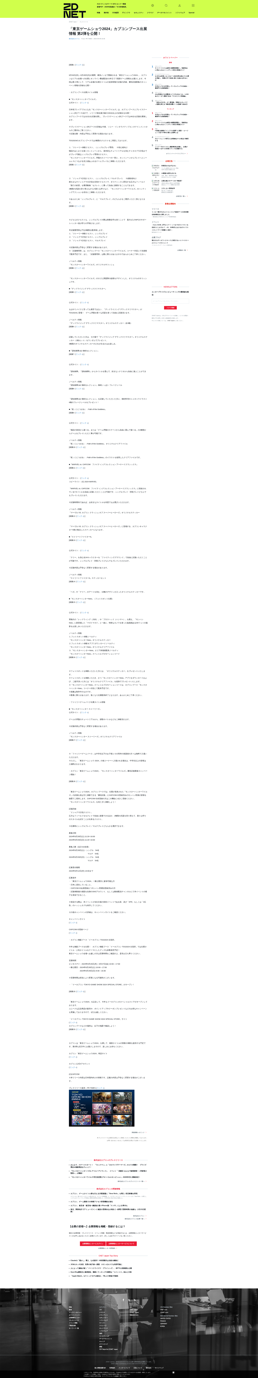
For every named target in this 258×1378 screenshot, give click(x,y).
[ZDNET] (79, 9)
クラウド (150, 13)
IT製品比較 (72, 1325)
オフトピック (103, 1344)
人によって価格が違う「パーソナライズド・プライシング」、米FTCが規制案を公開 (101, 1268)
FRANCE (163, 1321)
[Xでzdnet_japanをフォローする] (129, 1300)
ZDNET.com (164, 1312)
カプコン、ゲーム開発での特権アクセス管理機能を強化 (92, 1201)
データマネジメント (164, 13)
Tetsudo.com (134, 1315)
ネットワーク (103, 1328)
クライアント (103, 1315)
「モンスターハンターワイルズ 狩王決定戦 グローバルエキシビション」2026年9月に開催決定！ (105, 1177)
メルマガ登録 (170, 307)
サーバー (102, 1323)
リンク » (79, 65)
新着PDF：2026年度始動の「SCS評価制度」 (112, 7)
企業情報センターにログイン (92, 1243)
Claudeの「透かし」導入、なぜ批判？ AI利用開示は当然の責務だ (94, 1260)
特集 (98, 13)
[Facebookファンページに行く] (123, 1300)
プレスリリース (84, 22)
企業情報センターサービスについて (121, 1243)
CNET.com (163, 1309)
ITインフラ (126, 13)
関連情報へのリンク (138, 1132)
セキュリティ (139, 13)
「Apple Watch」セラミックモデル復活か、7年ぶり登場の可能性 (94, 1276)
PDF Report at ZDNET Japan (108, 1349)
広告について (138, 1368)
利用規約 (112, 1368)
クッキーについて (124, 1368)
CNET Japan (170, 320)
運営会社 (148, 1368)
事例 (70, 1309)
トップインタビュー (75, 1312)
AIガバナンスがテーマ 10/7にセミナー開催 (111, 4)
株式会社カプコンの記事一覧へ (135, 1219)
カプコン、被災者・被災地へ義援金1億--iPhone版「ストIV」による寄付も (99, 1205)
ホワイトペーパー (74, 1315)
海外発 (106, 13)
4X (131, 1307)
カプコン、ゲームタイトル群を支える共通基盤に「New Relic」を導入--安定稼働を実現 (104, 1193)
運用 (100, 1333)
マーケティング (104, 1336)
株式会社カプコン (74, 39)
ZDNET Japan (73, 22)
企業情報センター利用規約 (106, 1248)
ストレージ (102, 1325)
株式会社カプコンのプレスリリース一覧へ (131, 1181)
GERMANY (163, 1323)
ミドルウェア (103, 1331)
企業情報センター (74, 1317)
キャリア (102, 1341)
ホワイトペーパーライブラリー (176, 153)
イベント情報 (73, 1323)
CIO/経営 (115, 13)
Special (191, 13)
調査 (100, 1346)
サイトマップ (159, 1368)
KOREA (162, 1326)
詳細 (116, 1376)
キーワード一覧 (74, 1328)
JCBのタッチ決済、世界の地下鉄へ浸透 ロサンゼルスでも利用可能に (96, 1264)
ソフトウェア (180, 13)
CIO (100, 1309)
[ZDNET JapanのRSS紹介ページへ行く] (135, 1300)
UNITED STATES (165, 1318)
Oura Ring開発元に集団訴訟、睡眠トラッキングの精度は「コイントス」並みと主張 (101, 1272)
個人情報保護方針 (100, 1368)
